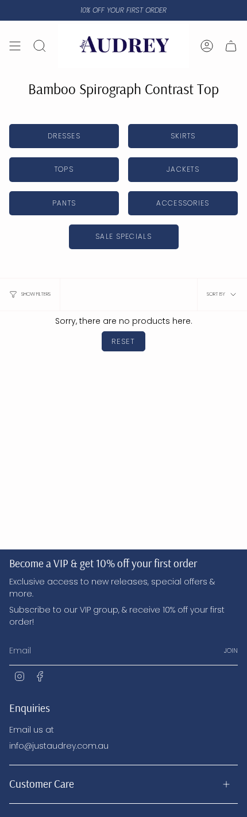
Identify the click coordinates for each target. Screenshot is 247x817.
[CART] (231, 46)
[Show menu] (14, 46)
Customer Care (41, 784)
